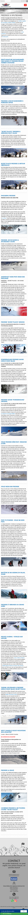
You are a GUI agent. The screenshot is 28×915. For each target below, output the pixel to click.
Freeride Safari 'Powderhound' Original (12, 400)
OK (23, 911)
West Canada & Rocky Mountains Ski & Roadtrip (13, 731)
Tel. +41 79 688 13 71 (13, 898)
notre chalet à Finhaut (19, 657)
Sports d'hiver (7, 8)
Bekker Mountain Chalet (11, 694)
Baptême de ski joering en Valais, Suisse (13, 573)
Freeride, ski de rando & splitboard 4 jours (10, 241)
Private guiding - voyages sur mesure (12, 637)
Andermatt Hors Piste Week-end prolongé (13, 277)
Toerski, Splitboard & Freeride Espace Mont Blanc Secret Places (13, 688)
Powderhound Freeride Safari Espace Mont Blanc (12, 360)
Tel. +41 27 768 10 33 (13, 897)
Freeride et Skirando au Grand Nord (12, 605)
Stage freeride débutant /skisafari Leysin (14, 442)
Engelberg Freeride (8, 196)
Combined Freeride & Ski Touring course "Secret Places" (13, 809)
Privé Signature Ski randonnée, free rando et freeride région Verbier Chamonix (12, 61)
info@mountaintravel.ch (14, 874)
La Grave (4, 218)
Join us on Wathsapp (7, 913)
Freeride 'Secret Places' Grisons (12, 322)
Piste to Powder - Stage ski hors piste (12, 521)
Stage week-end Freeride (10, 486)
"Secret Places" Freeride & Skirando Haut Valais (10, 132)
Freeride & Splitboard (11, 15)
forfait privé (5, 36)
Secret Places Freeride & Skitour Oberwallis (13, 164)
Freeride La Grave (7, 770)
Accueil (1, 8)
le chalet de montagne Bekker (8, 413)
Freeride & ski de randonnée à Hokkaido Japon (12, 101)
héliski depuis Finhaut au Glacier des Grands (13, 665)
